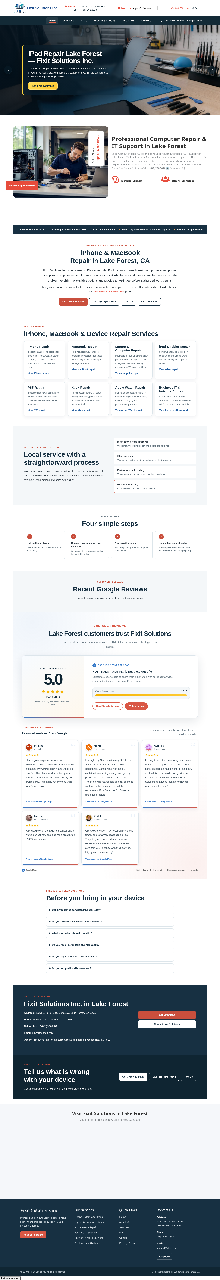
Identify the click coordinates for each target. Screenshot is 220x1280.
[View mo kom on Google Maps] (29, 747)
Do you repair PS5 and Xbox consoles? (74, 956)
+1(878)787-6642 (194, 20)
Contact (147, 20)
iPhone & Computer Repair (89, 1216)
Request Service (33, 1234)
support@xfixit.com (141, 8)
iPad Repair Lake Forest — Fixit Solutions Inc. (65, 57)
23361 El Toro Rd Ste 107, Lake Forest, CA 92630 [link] (87, 8)
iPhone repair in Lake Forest (109, 291)
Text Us (128, 301)
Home (52, 20)
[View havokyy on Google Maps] (29, 817)
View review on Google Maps (39, 801)
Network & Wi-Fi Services (88, 1237)
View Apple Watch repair (129, 410)
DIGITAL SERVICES (105, 20)
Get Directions (149, 301)
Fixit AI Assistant (10, 1278)
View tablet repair (169, 369)
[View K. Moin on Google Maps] (88, 817)
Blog (84, 20)
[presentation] (8, 70)
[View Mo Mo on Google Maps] (88, 747)
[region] (110, 802)
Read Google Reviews (107, 706)
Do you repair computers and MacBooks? (75, 945)
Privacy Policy (127, 1243)
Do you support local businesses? (71, 968)
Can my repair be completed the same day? (76, 910)
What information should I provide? (72, 933)
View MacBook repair (83, 369)
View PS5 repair (36, 410)
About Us (128, 20)
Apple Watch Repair (85, 1227)
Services (68, 20)
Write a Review (136, 706)
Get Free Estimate (43, 85)
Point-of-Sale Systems (87, 1243)
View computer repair (127, 373)
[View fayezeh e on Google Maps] (148, 747)
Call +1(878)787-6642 (104, 301)
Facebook (164, 1256)
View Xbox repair (81, 410)
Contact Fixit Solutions (167, 1024)
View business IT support (173, 410)
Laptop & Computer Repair (89, 1222)
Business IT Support (85, 1232)
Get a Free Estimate (73, 301)
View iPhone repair (38, 373)
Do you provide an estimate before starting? (77, 921)
